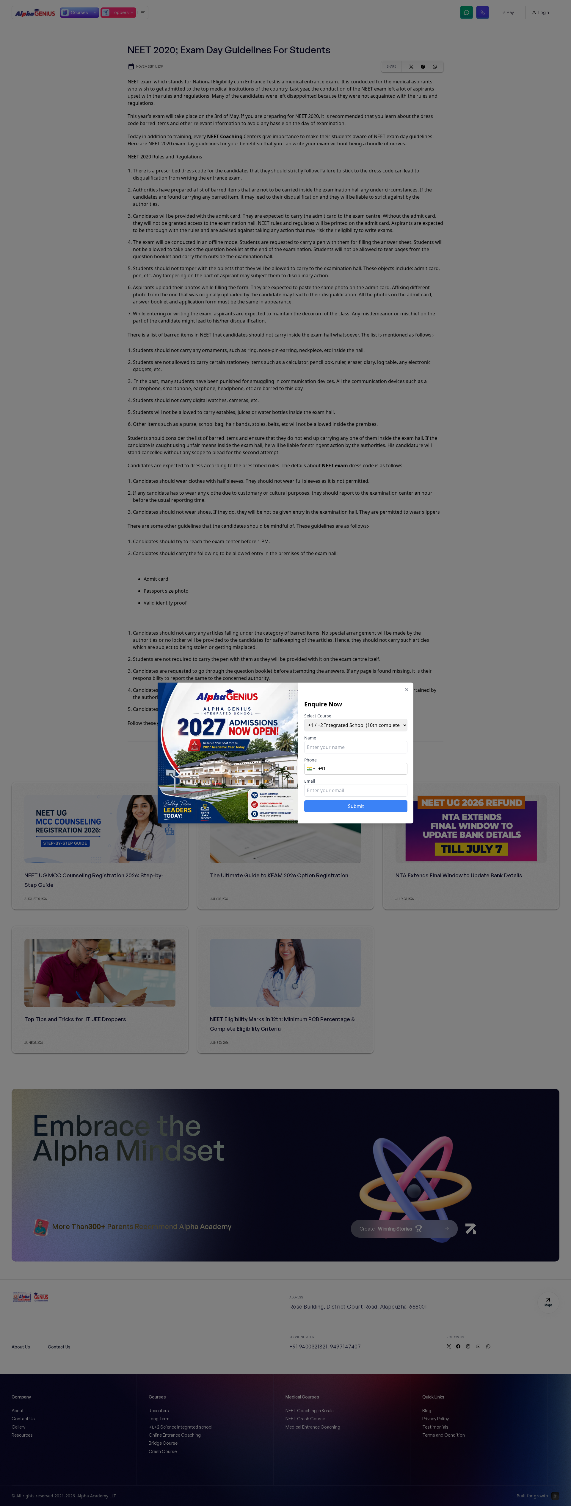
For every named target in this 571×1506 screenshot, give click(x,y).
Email (309, 781)
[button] (311, 769)
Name (310, 738)
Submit (356, 806)
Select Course (317, 716)
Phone (310, 760)
